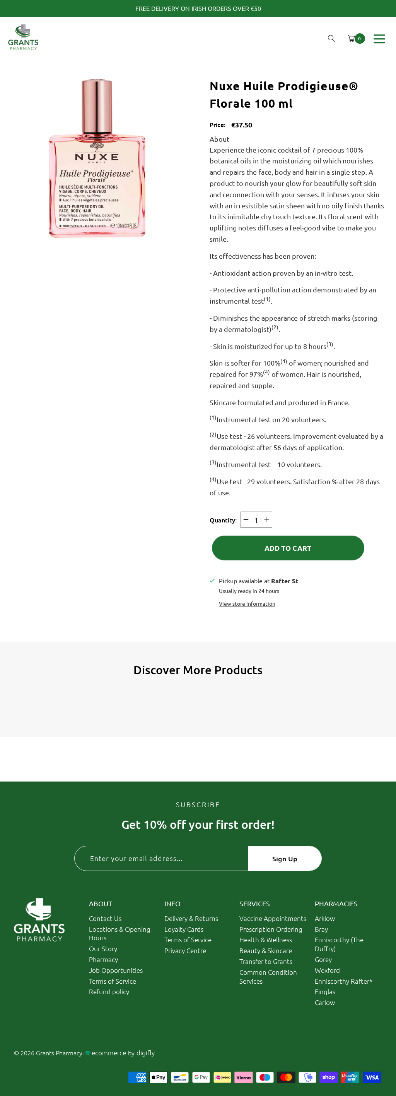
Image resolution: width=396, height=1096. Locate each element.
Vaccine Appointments (272, 918)
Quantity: (223, 519)
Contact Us (105, 918)
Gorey (323, 959)
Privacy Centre (185, 950)
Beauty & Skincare (265, 950)
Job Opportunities (116, 970)
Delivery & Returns (191, 918)
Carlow (325, 1002)
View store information (247, 603)
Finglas (325, 991)
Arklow (325, 918)
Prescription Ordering (270, 929)
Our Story (103, 948)
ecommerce (109, 1052)
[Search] (331, 38)
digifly (146, 1052)
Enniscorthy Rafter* (343, 981)
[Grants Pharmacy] (23, 38)
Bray (321, 929)
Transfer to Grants (265, 961)
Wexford (327, 970)
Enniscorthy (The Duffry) (339, 944)
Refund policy (109, 991)
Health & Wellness (265, 939)
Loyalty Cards (183, 929)
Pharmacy (103, 959)
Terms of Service (112, 981)
